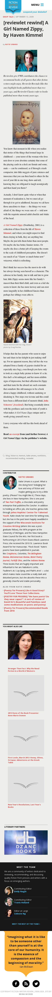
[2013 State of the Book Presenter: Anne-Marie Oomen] (26, 693)
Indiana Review (37, 560)
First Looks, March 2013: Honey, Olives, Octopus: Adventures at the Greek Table (25, 760)
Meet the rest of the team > (26, 924)
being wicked (26, 994)
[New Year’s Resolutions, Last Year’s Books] (26, 785)
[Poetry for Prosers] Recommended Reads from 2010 (26, 609)
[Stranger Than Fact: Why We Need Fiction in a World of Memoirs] (26, 649)
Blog (8, 455)
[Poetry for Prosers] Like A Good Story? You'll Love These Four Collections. (24, 592)
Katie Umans (11, 44)
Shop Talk (8, 17)
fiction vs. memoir (18, 455)
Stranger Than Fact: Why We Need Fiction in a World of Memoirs (23, 669)
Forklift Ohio (16, 560)
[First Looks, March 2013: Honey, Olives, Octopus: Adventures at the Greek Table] (26, 738)
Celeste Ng (20, 913)
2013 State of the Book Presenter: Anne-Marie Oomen (23, 714)
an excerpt (14, 434)
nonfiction (41, 455)
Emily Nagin (20, 891)
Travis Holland (21, 902)
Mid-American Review (19, 557)
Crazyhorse (11, 553)
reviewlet (29, 458)
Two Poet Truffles (13, 502)
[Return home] (13, 8)
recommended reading (15, 458)
